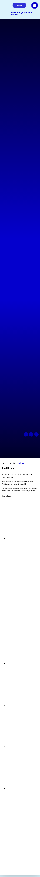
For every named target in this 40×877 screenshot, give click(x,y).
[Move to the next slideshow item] (31, 434)
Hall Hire (12, 463)
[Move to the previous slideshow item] (26, 434)
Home (4, 463)
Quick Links (18, 5)
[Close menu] (34, 5)
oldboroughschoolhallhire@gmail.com (23, 491)
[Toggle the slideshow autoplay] (36, 434)
